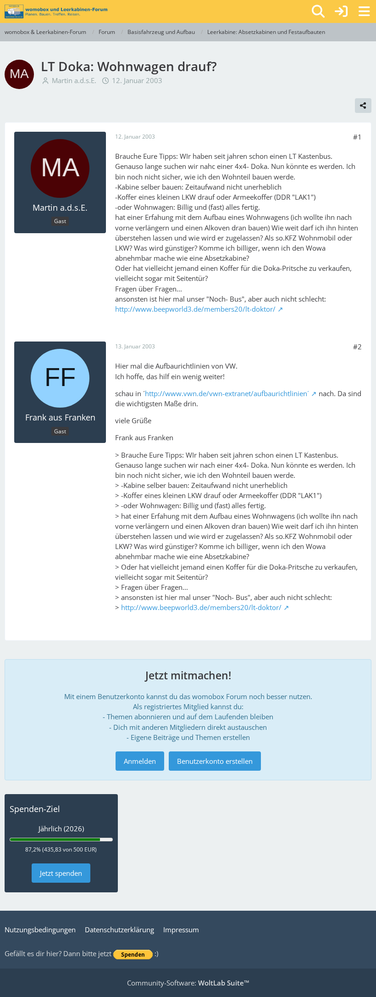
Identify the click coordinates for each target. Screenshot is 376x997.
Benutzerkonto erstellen (215, 761)
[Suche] (318, 11)
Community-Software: (188, 982)
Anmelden (140, 761)
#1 (357, 136)
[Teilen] (363, 105)
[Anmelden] (341, 11)
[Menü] (364, 11)
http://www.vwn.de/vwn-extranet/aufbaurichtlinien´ (227, 393)
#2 (357, 346)
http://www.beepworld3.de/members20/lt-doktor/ (195, 309)
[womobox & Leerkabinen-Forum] (56, 11)
